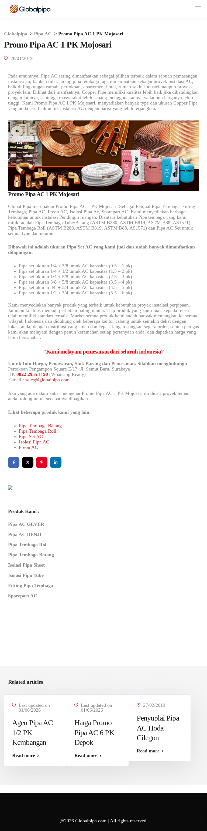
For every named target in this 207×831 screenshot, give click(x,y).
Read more (23, 755)
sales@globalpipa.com (47, 379)
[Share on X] (27, 462)
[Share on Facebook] (13, 462)
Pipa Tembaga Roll (37, 431)
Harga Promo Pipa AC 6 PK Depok (94, 732)
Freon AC (28, 447)
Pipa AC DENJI (25, 534)
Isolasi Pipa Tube (26, 575)
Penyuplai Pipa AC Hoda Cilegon (158, 728)
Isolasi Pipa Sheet (26, 565)
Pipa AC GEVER (26, 524)
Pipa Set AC (31, 436)
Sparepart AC (22, 595)
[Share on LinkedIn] (55, 462)
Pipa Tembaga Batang (40, 425)
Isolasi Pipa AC (34, 442)
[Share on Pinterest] (41, 462)
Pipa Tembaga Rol (27, 544)
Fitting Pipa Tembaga (30, 585)
